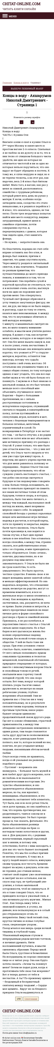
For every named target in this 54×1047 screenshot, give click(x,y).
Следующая (31, 998)
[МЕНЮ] (5, 16)
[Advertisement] (27, 49)
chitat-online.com (21, 6)
